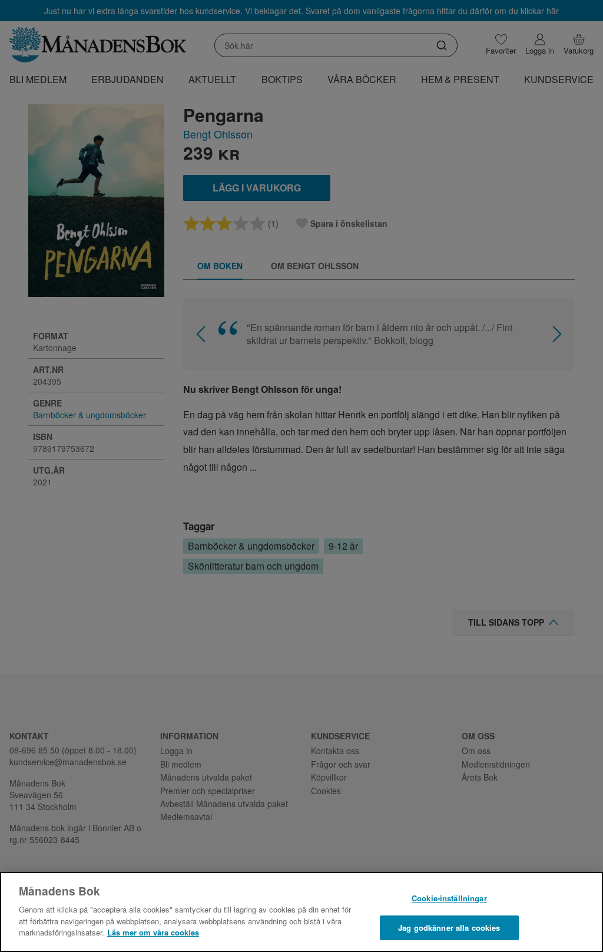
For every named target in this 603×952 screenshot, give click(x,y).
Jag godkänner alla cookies (449, 927)
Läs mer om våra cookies (153, 932)
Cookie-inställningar (449, 898)
